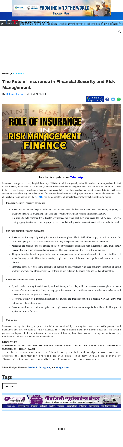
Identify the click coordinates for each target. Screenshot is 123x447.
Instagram (44, 367)
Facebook (33, 367)
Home (5, 73)
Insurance (10, 386)
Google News (62, 367)
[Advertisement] (61, 49)
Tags (7, 377)
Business (18, 73)
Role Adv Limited (14, 94)
